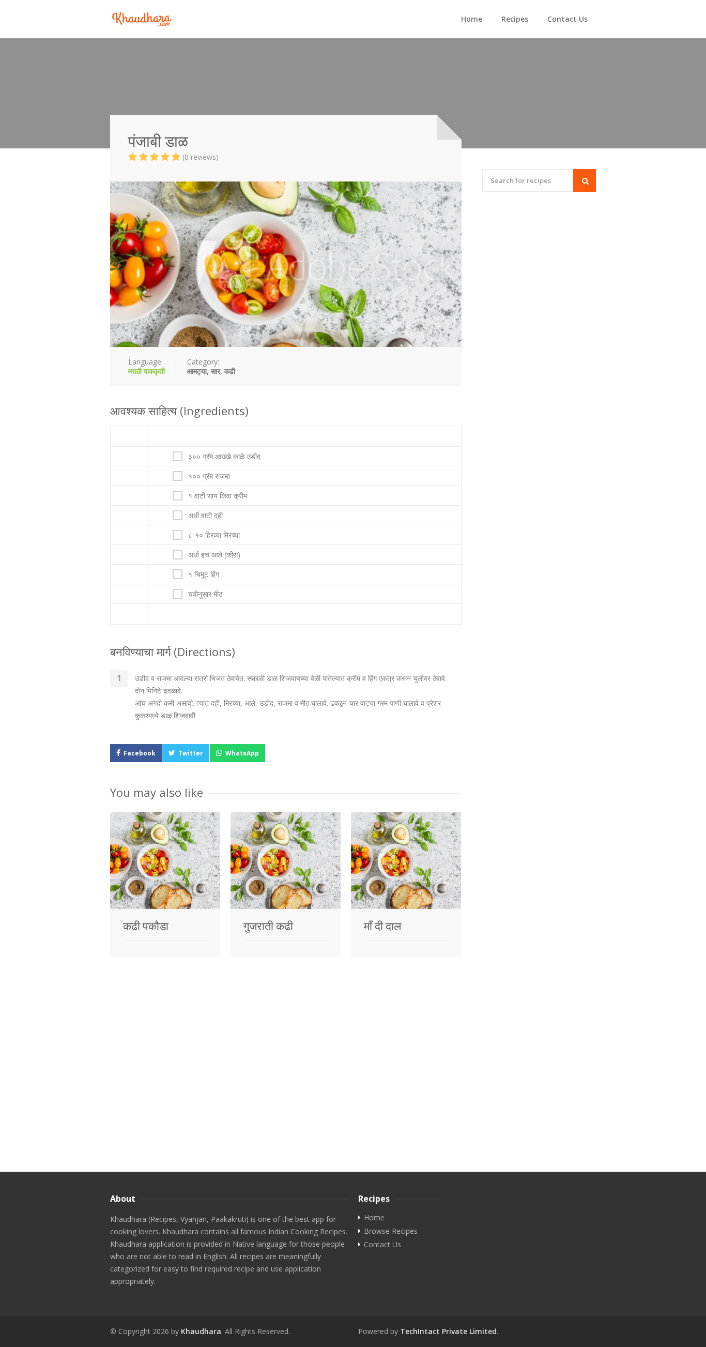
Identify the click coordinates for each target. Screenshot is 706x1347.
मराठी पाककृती (146, 371)
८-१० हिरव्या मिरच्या (214, 535)
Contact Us (567, 19)
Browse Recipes (391, 1231)
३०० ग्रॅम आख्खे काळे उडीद (224, 456)
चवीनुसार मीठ (205, 594)
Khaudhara (201, 1331)
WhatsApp (242, 753)
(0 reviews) (200, 157)
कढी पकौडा (145, 926)
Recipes (514, 19)
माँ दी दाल (382, 926)
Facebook (140, 753)
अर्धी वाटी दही (205, 515)
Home (471, 19)
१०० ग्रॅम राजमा (209, 476)
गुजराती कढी (268, 926)
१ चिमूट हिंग (203, 574)
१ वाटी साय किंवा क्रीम (217, 496)
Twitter (190, 753)
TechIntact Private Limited (448, 1331)
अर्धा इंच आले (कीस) (214, 554)
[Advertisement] (353, 1094)
